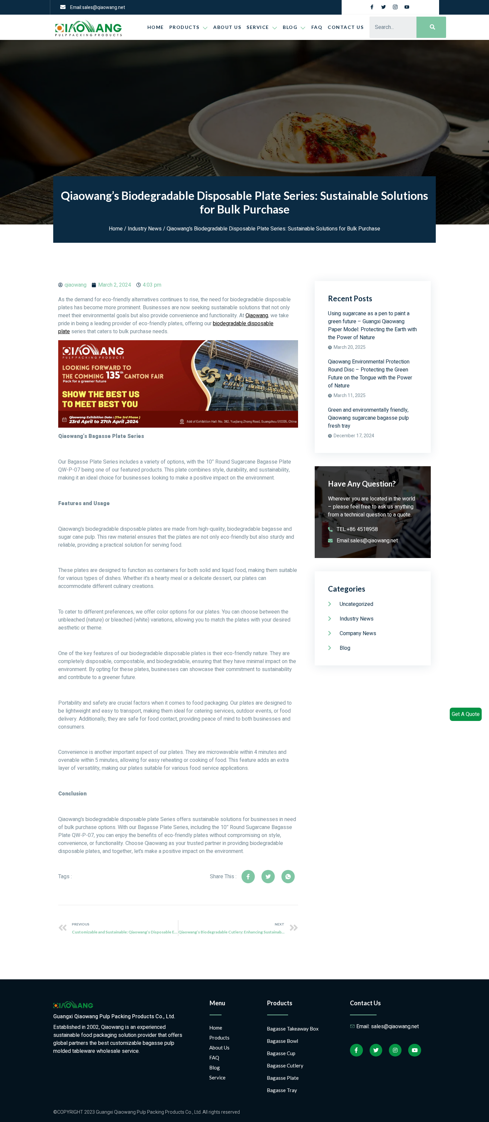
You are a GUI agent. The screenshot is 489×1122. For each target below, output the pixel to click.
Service (257, 27)
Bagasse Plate (283, 1078)
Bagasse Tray (282, 1090)
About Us (227, 27)
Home (155, 27)
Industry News (145, 229)
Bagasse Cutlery (285, 1065)
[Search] (431, 27)
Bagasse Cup (281, 1053)
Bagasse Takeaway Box (293, 1029)
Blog (214, 1067)
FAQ (317, 27)
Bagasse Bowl (282, 1041)
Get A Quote (466, 714)
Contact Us (346, 27)
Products (184, 27)
